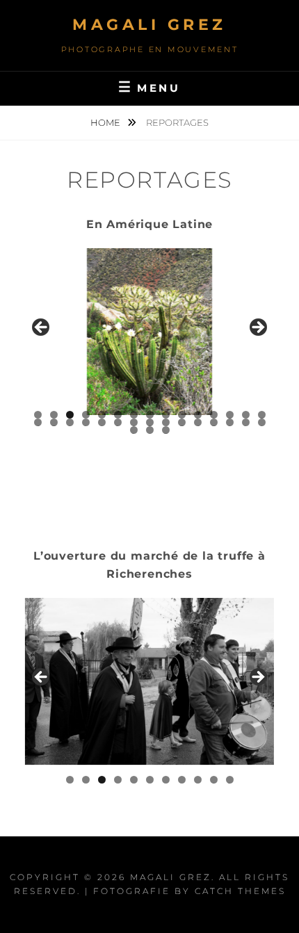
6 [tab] (118, 415)
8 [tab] (150, 415)
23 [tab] (150, 422)
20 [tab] (102, 422)
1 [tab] (38, 415)
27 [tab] (214, 422)
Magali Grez (149, 24)
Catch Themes (240, 891)
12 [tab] (214, 415)
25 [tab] (182, 422)
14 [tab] (246, 415)
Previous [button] (41, 328)
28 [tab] (230, 422)
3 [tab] (70, 415)
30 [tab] (262, 422)
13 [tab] (230, 415)
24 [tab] (166, 422)
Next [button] (257, 328)
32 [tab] (150, 430)
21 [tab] (118, 422)
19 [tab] (86, 422)
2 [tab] (54, 415)
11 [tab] (198, 415)
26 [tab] (198, 422)
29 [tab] (246, 422)
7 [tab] (134, 415)
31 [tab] (134, 430)
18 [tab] (70, 422)
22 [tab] (134, 422)
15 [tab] (262, 415)
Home (106, 122)
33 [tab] (166, 430)
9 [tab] (166, 415)
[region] (149, 331)
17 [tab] (54, 422)
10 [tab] (182, 415)
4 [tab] (86, 415)
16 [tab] (38, 422)
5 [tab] (102, 415)
